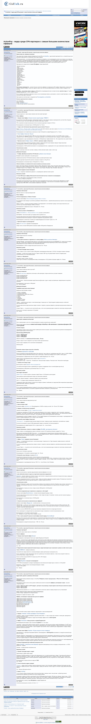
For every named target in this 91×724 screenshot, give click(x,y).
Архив (77, 714)
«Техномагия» (24, 620)
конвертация (12, 691)
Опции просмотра (69, 48)
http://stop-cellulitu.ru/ (27, 602)
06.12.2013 (83, 120)
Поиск (72, 15)
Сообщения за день (56, 15)
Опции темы (63, 48)
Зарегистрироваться (75, 12)
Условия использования (83, 714)
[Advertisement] (37, 30)
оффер (17, 691)
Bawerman (77, 110)
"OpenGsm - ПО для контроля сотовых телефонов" (39, 630)
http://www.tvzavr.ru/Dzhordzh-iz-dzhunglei (34, 129)
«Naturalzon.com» (28, 406)
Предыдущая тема (35, 693)
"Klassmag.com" (20, 421)
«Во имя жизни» (23, 223)
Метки (5, 689)
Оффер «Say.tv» (20, 374)
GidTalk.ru (73, 714)
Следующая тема (42, 693)
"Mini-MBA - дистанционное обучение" (49, 429)
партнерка (21, 691)
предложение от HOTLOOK (27, 351)
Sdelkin (77, 105)
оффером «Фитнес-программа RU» (33, 364)
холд (27, 691)
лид (15, 691)
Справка (9, 15)
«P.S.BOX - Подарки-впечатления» (35, 410)
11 (66, 47)
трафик (25, 691)
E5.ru (36, 455)
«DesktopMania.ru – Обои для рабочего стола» (29, 212)
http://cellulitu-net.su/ (27, 601)
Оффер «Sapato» (29, 140)
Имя (71, 9)
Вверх (89, 714)
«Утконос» (19, 665)
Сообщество (23, 15)
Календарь (38, 15)
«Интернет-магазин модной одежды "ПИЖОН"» (38, 117)
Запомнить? (85, 9)
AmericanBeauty (50, 515)
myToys (23, 671)
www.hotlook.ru (43, 358)
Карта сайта (46, 719)
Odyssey (33, 535)
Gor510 (77, 113)
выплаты (5, 691)
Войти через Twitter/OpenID (75, 13)
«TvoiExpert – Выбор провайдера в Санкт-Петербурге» (33, 613)
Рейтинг (82, 15)
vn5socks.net (78, 102)
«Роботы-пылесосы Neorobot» (50, 239)
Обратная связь (68, 714)
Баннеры (18, 171)
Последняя (70, 47)
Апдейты (76, 118)
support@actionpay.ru (24, 103)
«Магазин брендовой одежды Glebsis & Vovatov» (36, 198)
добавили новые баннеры (45, 153)
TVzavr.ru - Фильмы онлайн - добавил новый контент (30, 128)
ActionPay (7, 52)
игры (8, 691)
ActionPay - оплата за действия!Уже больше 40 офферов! (13, 708)
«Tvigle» (22, 439)
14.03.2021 (83, 123)
